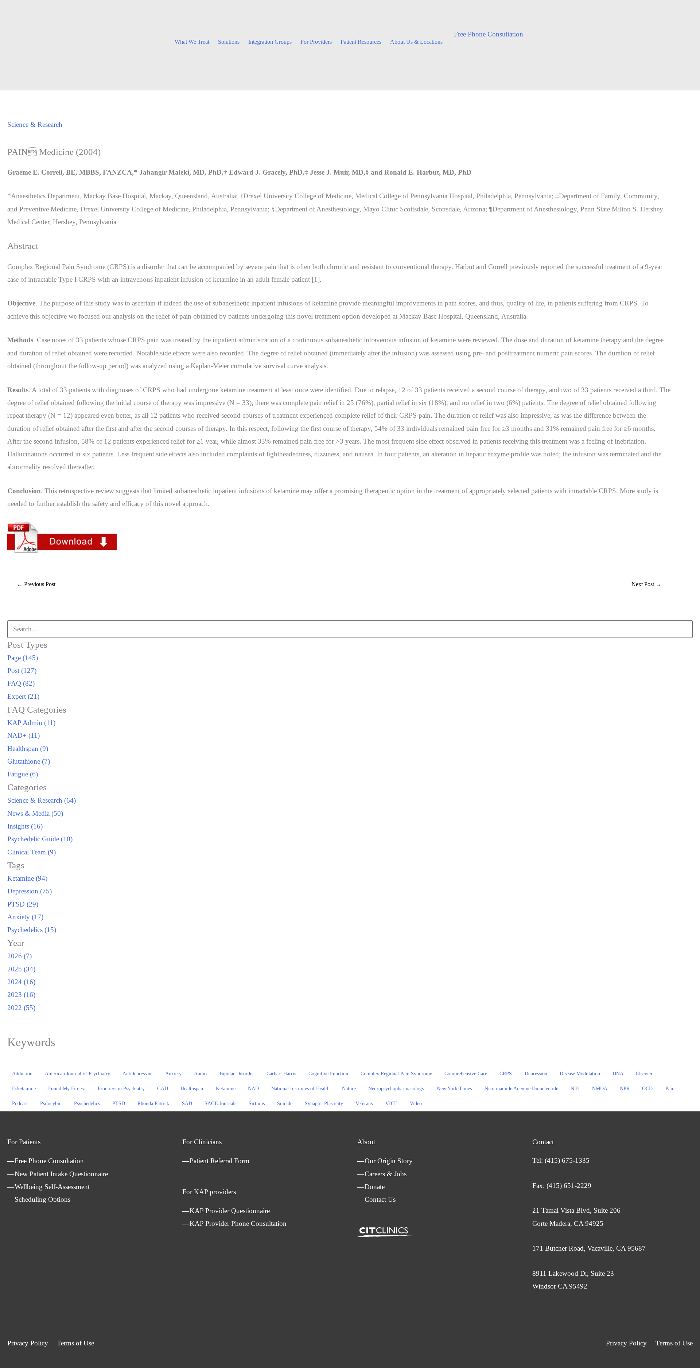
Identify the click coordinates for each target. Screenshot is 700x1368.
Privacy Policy (27, 1343)
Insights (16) (25, 826)
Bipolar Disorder (236, 1073)
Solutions (229, 42)
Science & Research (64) (41, 800)
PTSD (118, 1103)
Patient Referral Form (219, 1161)
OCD (647, 1088)
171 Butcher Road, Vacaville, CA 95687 (589, 1248)
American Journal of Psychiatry (77, 1073)
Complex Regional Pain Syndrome (396, 1073)
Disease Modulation (580, 1073)
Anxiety (173, 1073)
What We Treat (192, 42)
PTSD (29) (22, 904)
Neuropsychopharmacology (396, 1088)
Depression (536, 1073)
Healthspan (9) (27, 748)
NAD (253, 1088)
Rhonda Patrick (153, 1103)
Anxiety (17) (25, 917)
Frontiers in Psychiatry (121, 1088)
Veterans (364, 1103)
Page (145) (22, 658)
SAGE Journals (220, 1103)
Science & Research (34, 124)
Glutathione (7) (28, 761)
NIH (575, 1088)
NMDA (599, 1088)
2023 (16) (21, 994)
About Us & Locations (416, 42)
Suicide (284, 1103)
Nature (349, 1088)
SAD (187, 1103)
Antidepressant (137, 1073)
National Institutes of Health (300, 1088)
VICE (391, 1103)
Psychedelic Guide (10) (40, 839)
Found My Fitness (66, 1088)
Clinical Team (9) (31, 852)
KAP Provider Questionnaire (230, 1211)
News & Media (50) (35, 813)
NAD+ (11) (23, 735)
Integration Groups (270, 42)
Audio (200, 1073)
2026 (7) (19, 956)
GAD (162, 1088)
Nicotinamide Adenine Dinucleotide (521, 1088)
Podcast (20, 1103)
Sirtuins (257, 1103)
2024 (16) (21, 982)
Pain (669, 1088)
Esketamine (24, 1088)
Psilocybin (51, 1103)
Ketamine (226, 1088)
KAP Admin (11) (31, 722)
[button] (488, 34)
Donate (375, 1186)
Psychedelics (87, 1103)
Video (416, 1103)
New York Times (454, 1088)
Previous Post (36, 584)
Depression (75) (29, 891)
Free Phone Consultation (49, 1161)
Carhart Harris (281, 1073)
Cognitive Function (328, 1073)
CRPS (505, 1073)
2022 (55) (21, 1008)
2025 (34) (21, 969)
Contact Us (380, 1199)
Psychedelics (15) (31, 930)
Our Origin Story (389, 1161)
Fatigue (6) (22, 774)
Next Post (646, 584)
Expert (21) (23, 696)
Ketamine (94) (27, 878)
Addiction (22, 1073)
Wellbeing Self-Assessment (52, 1186)
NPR (625, 1088)
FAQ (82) (21, 683)
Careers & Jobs (386, 1174)
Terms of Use (75, 1343)
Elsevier (644, 1073)
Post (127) (21, 670)
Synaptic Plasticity (324, 1103)
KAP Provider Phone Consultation (238, 1223)
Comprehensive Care (465, 1073)
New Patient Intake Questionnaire (61, 1174)
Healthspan (191, 1088)
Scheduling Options (42, 1199)
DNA (617, 1073)
